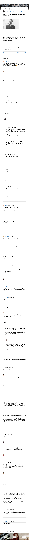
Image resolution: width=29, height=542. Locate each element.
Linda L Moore (7, 286)
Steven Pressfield (8, 11)
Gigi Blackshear (7, 217)
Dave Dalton (6, 297)
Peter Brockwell (7, 61)
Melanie (6, 482)
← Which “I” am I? (4, 52)
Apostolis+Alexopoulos (8, 398)
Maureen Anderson (7, 312)
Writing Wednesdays (20, 11)
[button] (5, 537)
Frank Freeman (7, 236)
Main (6, 2)
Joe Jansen (6, 205)
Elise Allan (6, 521)
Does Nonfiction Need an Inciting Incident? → (21, 52)
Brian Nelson (6, 80)
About (13, 2)
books (19, 2)
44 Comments (14, 11)
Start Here (10, 2)
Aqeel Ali (6, 509)
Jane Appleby (6, 357)
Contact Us (16, 2)
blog (22, 2)
